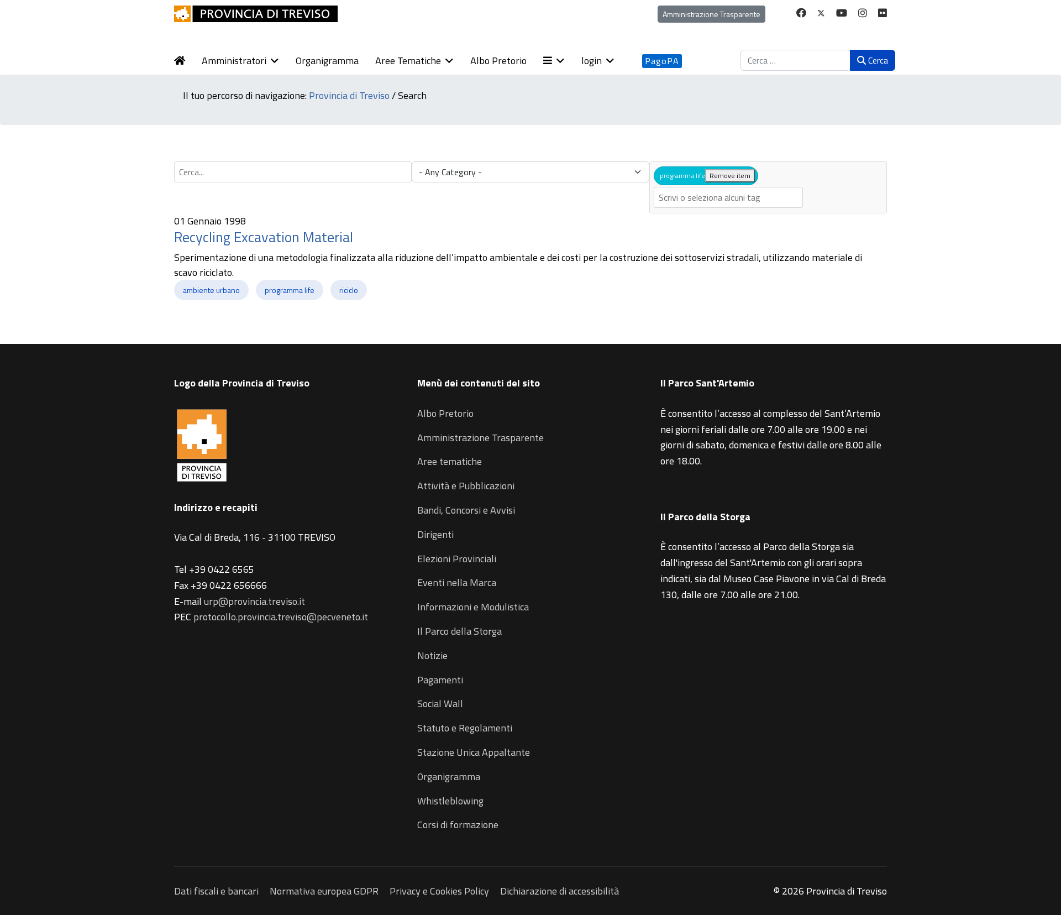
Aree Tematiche (408, 60)
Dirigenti (435, 534)
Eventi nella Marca (456, 582)
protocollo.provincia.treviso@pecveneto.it (280, 616)
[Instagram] (862, 13)
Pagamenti (440, 679)
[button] (562, 61)
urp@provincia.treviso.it (254, 601)
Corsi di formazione (457, 824)
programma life (289, 290)
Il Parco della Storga (459, 631)
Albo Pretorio (498, 60)
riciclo (348, 290)
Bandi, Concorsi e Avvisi (466, 510)
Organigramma (327, 60)
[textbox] (728, 197)
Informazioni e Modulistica (473, 606)
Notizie (432, 655)
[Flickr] (882, 13)
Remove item (730, 175)
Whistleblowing (450, 800)
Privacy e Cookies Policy (439, 890)
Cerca (877, 60)
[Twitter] (821, 13)
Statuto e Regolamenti (464, 727)
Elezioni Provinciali (456, 558)
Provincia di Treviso (349, 95)
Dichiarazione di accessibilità (559, 890)
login (591, 60)
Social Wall (440, 703)
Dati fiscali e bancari (216, 890)
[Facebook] (801, 13)
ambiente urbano (211, 290)
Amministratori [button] (234, 60)
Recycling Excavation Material (263, 237)
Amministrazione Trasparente (711, 14)
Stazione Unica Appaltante (473, 752)
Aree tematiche (449, 461)
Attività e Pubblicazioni (465, 485)
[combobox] (795, 60)
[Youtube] (841, 13)
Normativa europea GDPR (324, 890)
